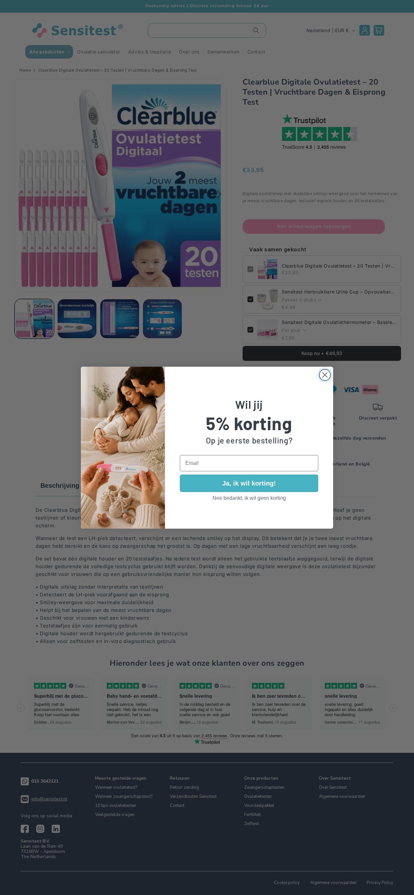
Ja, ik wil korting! (249, 483)
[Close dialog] (325, 375)
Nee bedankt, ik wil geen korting (249, 498)
